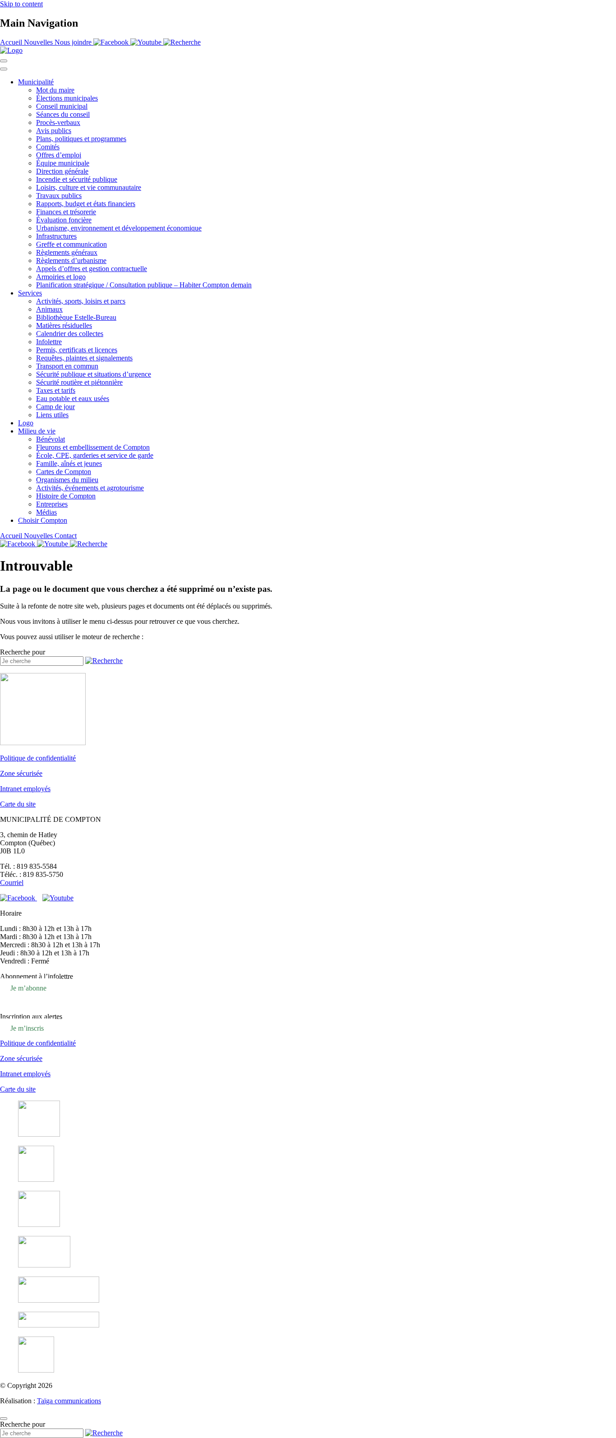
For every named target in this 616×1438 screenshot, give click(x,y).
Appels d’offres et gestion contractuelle (91, 268)
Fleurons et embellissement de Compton (93, 447)
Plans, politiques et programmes (81, 139)
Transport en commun (67, 366)
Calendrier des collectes (69, 333)
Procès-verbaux (58, 122)
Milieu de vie (36, 431)
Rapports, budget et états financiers (85, 203)
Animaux (49, 309)
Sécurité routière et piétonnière (79, 382)
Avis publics (53, 130)
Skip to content (21, 4)
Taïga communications (69, 1401)
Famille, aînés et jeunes (69, 463)
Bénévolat (50, 439)
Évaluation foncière (64, 220)
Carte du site (18, 804)
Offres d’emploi (58, 155)
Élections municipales (67, 98)
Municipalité (36, 82)
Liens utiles (52, 415)
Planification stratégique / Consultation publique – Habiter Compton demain (144, 285)
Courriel (11, 882)
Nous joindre (74, 42)
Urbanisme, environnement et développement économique (119, 228)
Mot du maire (55, 90)
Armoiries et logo (61, 277)
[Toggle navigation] (3, 61)
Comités (48, 147)
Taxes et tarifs (55, 390)
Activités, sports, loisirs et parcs (80, 301)
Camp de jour (55, 406)
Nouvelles (39, 42)
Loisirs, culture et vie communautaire (88, 187)
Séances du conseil (63, 114)
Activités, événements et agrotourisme (90, 488)
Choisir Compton (42, 520)
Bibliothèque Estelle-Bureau (76, 317)
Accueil (12, 42)
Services (30, 293)
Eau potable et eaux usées (72, 398)
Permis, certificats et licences (76, 350)
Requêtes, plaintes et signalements (84, 358)
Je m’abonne (28, 987)
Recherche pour (22, 652)
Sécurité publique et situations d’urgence (93, 374)
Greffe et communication (71, 244)
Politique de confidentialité (38, 758)
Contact (66, 535)
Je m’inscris (27, 1028)
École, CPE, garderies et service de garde (94, 455)
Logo (25, 423)
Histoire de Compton (66, 496)
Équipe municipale (62, 163)
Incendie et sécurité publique (76, 179)
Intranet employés (25, 789)
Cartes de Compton (63, 471)
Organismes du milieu (67, 480)
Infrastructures (56, 236)
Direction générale (62, 171)
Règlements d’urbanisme (71, 260)
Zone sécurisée (21, 773)
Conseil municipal (61, 106)
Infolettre (49, 342)
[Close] (3, 69)
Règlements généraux (66, 252)
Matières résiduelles (64, 325)
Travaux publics (59, 195)
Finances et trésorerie (66, 212)
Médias (46, 512)
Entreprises (52, 504)
